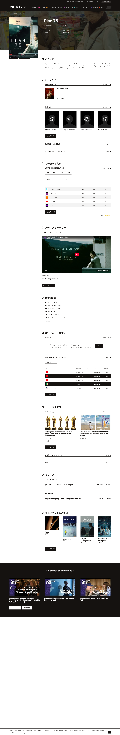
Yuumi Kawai (103, 130)
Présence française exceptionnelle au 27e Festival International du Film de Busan (94, 433)
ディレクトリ (69, 7)
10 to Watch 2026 (90, 1)
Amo (47, 532)
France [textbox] (48, 179)
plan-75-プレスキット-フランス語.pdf (59, 485)
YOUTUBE (52, 201)
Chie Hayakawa (66, 25)
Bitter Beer (67, 539)
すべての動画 (27, 607)
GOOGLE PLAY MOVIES (55, 189)
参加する (103, 7)
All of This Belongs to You (86, 540)
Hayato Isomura (69, 130)
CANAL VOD (53, 193)
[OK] (109, 732)
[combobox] (56, 179)
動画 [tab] (45, 232)
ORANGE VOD (53, 197)
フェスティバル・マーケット (55, 7)
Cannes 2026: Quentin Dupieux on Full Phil (23, 599)
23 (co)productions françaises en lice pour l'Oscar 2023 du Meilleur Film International (59, 433)
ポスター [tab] (58, 232)
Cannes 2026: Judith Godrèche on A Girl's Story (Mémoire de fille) (94, 599)
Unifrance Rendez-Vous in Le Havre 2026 (75, 1)
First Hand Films (79, 372)
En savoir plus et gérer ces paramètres (17, 733)
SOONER (52, 205)
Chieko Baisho (50, 130)
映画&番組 (34, 7)
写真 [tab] (51, 232)
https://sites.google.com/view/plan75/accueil (63, 499)
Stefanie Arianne (86, 130)
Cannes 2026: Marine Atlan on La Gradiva (60, 598)
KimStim (79, 388)
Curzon (78, 384)
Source (102, 215)
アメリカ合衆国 (54, 388)
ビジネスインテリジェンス (83, 7)
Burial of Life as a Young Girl (104, 540)
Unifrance (95, 7)
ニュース (42, 7)
